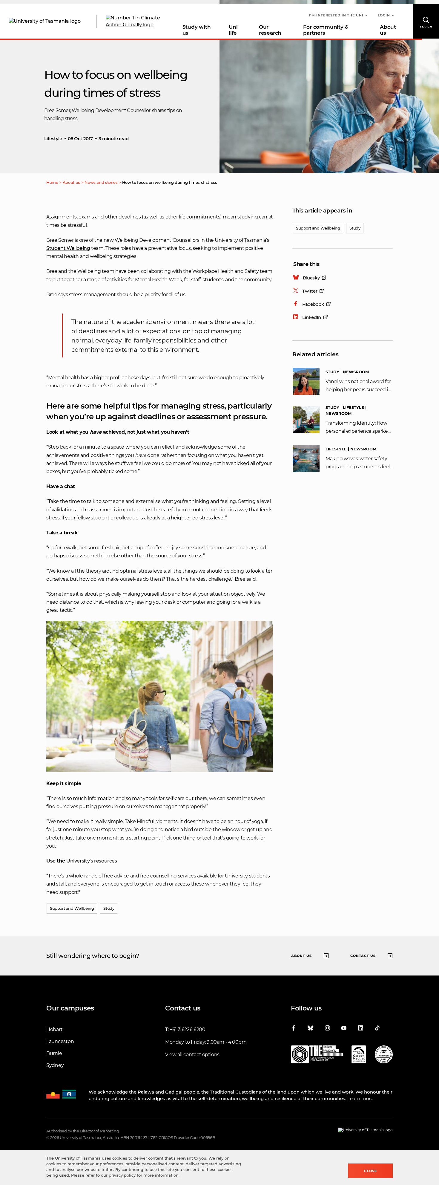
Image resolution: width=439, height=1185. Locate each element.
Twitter (309, 291)
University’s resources (91, 861)
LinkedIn (311, 317)
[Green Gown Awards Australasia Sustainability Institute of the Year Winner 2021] (384, 1055)
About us (388, 30)
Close (370, 1171)
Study (354, 228)
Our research (270, 30)
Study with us (196, 30)
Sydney (55, 1065)
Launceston (60, 1041)
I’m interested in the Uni (336, 15)
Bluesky (311, 278)
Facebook (313, 304)
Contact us (363, 956)
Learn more (360, 1098)
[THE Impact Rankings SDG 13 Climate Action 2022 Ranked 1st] (317, 1055)
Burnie (54, 1053)
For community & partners (325, 30)
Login (384, 15)
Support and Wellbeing (318, 228)
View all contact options (192, 1054)
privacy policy (122, 1175)
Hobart (54, 1029)
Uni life (233, 30)
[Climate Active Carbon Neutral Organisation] (358, 1055)
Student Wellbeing (68, 248)
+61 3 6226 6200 (187, 1029)
